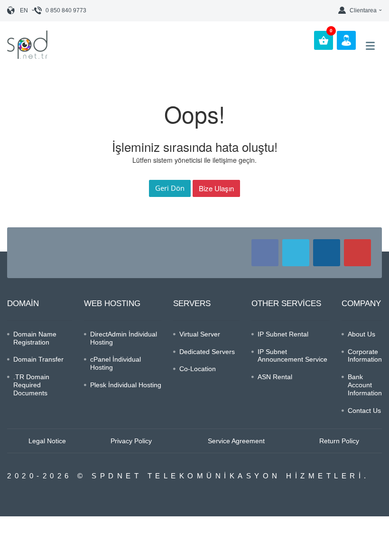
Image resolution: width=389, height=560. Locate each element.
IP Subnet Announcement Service (292, 356)
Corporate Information (365, 356)
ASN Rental (275, 377)
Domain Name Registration (34, 338)
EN (24, 10)
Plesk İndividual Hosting (125, 385)
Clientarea (363, 10)
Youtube (357, 252)
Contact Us (364, 410)
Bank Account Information (365, 385)
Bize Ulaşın (216, 188)
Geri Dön (170, 188)
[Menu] (370, 46)
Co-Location (197, 369)
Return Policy (339, 441)
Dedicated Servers (207, 351)
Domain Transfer (38, 359)
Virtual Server (199, 334)
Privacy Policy (131, 441)
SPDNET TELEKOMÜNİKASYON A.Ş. (33, 44)
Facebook (264, 252)
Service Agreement (236, 441)
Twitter (295, 252)
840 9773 (66, 10)
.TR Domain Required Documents (31, 385)
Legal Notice (47, 441)
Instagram (326, 252)
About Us (361, 334)
